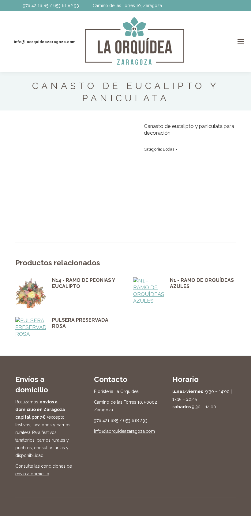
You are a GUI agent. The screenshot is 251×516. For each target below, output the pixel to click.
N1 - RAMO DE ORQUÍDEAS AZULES (202, 283)
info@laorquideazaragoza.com (124, 431)
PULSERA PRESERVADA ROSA (80, 323)
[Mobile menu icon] (241, 42)
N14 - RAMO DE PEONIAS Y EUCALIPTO (83, 283)
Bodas (168, 149)
